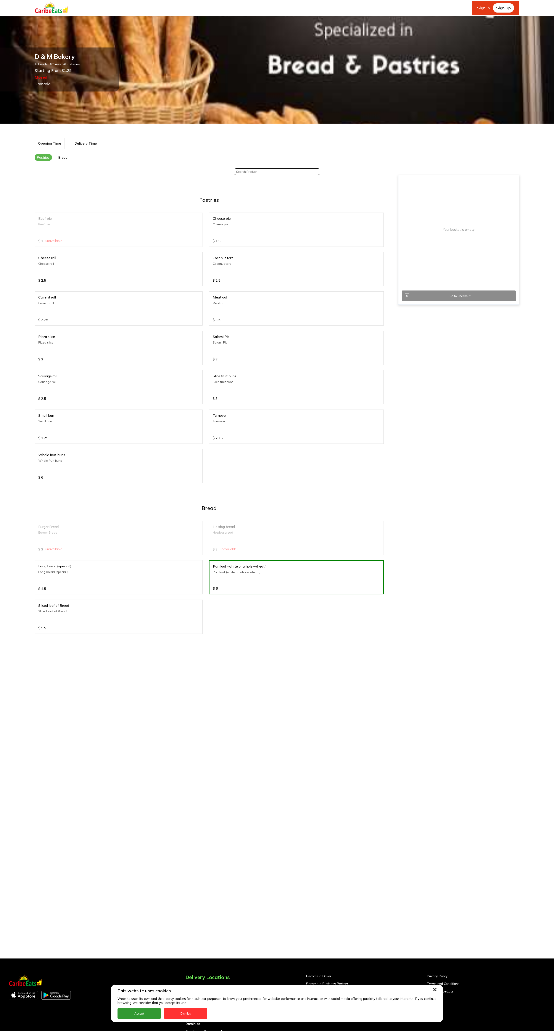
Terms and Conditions (443, 984)
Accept (139, 1013)
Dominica (192, 1024)
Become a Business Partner (327, 984)
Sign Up (503, 7)
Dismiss (185, 1013)
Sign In (483, 7)
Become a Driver (318, 976)
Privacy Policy (437, 976)
